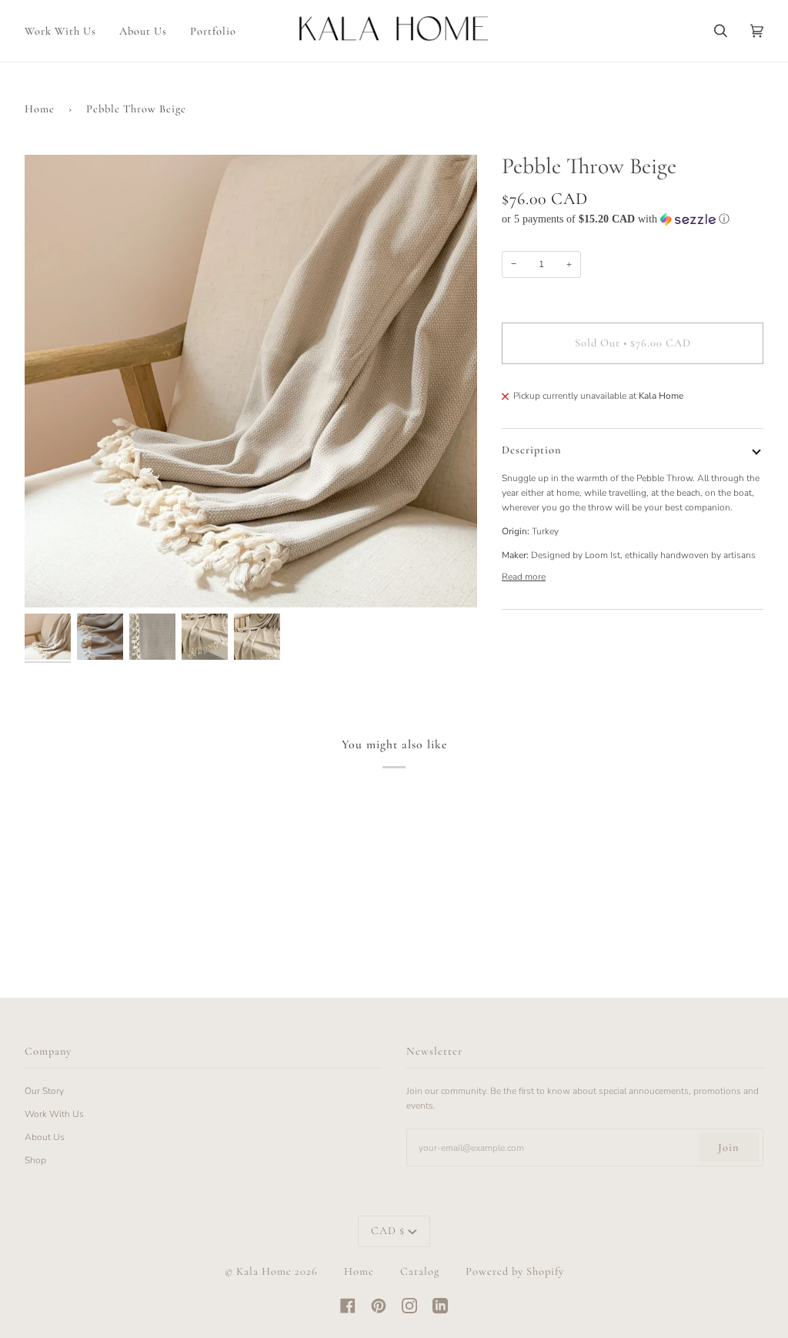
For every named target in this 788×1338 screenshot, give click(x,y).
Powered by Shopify (515, 1271)
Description (531, 450)
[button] (632, 219)
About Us (45, 1137)
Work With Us (54, 1114)
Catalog (419, 1271)
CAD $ (388, 1230)
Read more (524, 576)
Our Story (44, 1091)
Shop (35, 1160)
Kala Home (264, 1271)
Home (40, 108)
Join (728, 1147)
